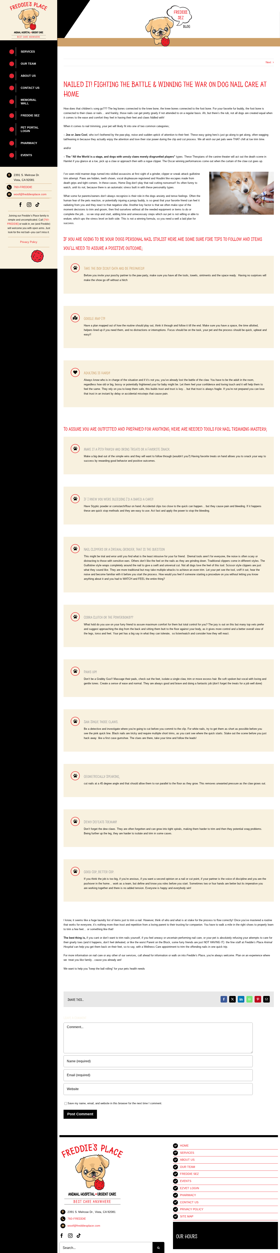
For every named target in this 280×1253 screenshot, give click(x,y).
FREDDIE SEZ (189, 1173)
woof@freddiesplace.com (30, 194)
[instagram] (29, 204)
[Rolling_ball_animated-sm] (26, 248)
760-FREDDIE (23, 187)
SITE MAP (186, 1216)
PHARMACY (188, 1195)
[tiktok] (37, 204)
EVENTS (185, 1181)
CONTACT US (189, 1202)
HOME (184, 1145)
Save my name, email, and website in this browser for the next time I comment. (115, 1103)
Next (268, 62)
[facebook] (20, 204)
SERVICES (187, 1152)
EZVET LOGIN (189, 1188)
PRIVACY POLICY (191, 1209)
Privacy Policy (28, 242)
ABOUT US (187, 1159)
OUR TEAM (187, 1166)
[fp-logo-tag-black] (28, 3)
